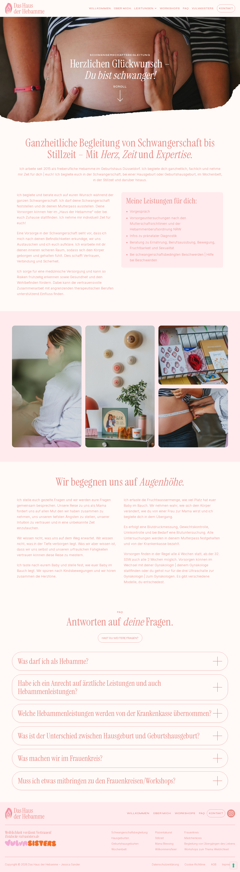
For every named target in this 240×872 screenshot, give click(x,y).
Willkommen (100, 8)
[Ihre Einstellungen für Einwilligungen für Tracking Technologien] (233, 865)
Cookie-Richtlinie (194, 864)
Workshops (170, 8)
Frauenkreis (191, 832)
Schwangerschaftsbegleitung (129, 832)
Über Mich (122, 8)
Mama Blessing (164, 843)
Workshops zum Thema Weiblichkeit (206, 849)
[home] (24, 8)
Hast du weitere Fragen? (120, 638)
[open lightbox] (47, 386)
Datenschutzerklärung (165, 864)
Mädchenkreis (193, 838)
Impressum (228, 864)
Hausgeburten (120, 838)
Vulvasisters (203, 8)
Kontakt (226, 8)
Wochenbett (119, 849)
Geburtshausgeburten (125, 843)
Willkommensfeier (166, 849)
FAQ (186, 8)
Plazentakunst (163, 832)
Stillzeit (159, 838)
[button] (145, 8)
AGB (213, 864)
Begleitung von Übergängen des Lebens (209, 843)
